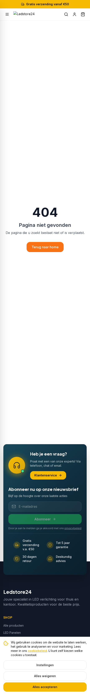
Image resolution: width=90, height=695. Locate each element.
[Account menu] (74, 14)
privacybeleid (72, 528)
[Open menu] (7, 14)
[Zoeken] (66, 14)
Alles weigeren (45, 676)
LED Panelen (12, 632)
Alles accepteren (45, 687)
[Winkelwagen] (83, 14)
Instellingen (45, 665)
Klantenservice (45, 475)
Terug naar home (45, 247)
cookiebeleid (37, 650)
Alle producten (13, 625)
